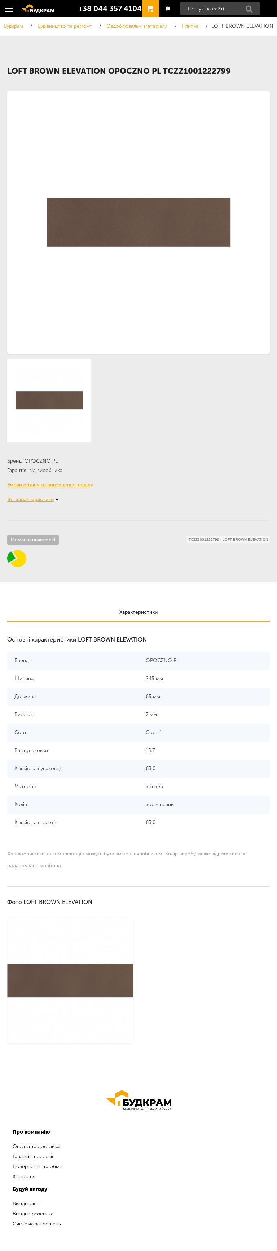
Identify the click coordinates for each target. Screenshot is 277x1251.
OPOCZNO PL (41, 461)
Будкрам (35, 7)
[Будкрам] (138, 1100)
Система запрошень (37, 1224)
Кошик (148, 5)
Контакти (24, 1177)
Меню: (9, 8)
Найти (251, 11)
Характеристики (138, 612)
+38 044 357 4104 (110, 9)
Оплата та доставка (36, 1146)
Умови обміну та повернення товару (50, 484)
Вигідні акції (26, 1204)
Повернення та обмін (38, 1167)
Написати (167, 8)
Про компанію (31, 1132)
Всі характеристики (30, 499)
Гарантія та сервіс (34, 1156)
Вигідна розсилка (33, 1214)
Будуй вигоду (30, 1189)
